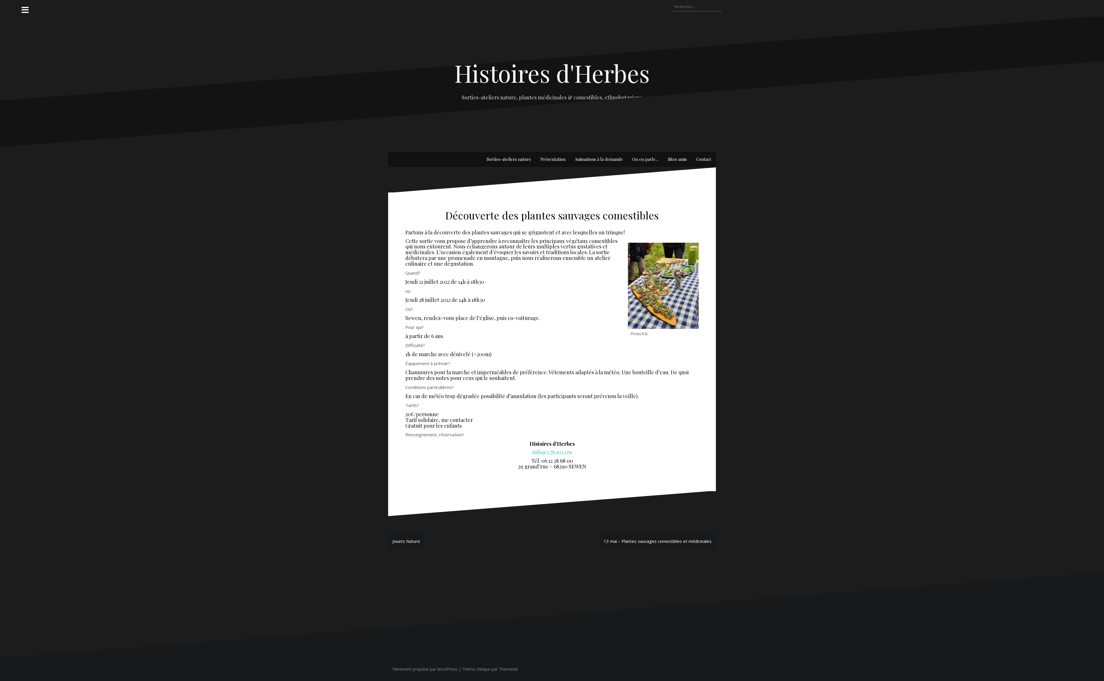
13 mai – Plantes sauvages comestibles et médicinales (658, 541)
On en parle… (645, 159)
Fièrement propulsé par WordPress (424, 669)
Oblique (483, 669)
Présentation (553, 159)
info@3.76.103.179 (552, 452)
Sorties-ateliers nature (509, 159)
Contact (703, 159)
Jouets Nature (406, 541)
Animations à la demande (599, 159)
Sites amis (677, 159)
